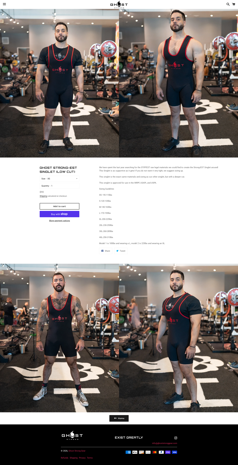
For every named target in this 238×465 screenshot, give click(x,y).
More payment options (59, 220)
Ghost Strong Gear (76, 451)
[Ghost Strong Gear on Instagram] (175, 438)
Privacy (82, 458)
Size (43, 178)
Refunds (64, 458)
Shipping (43, 196)
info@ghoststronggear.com (164, 443)
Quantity (45, 186)
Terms (90, 458)
